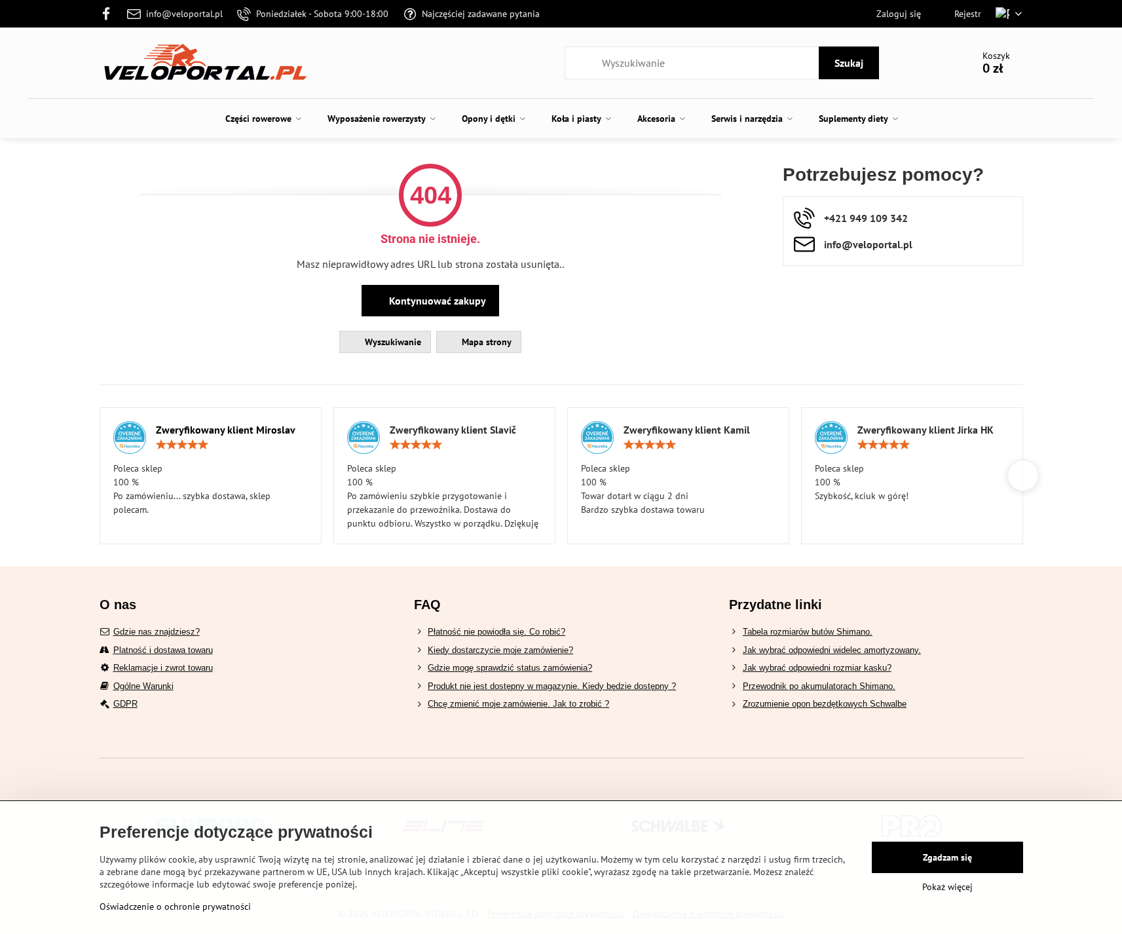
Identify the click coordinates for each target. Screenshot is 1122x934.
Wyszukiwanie (391, 342)
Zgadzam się (947, 857)
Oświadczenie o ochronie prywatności (175, 906)
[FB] (110, 14)
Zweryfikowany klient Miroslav (225, 429)
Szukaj (848, 62)
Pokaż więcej (947, 887)
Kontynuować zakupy (436, 300)
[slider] (182, 444)
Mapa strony (485, 342)
